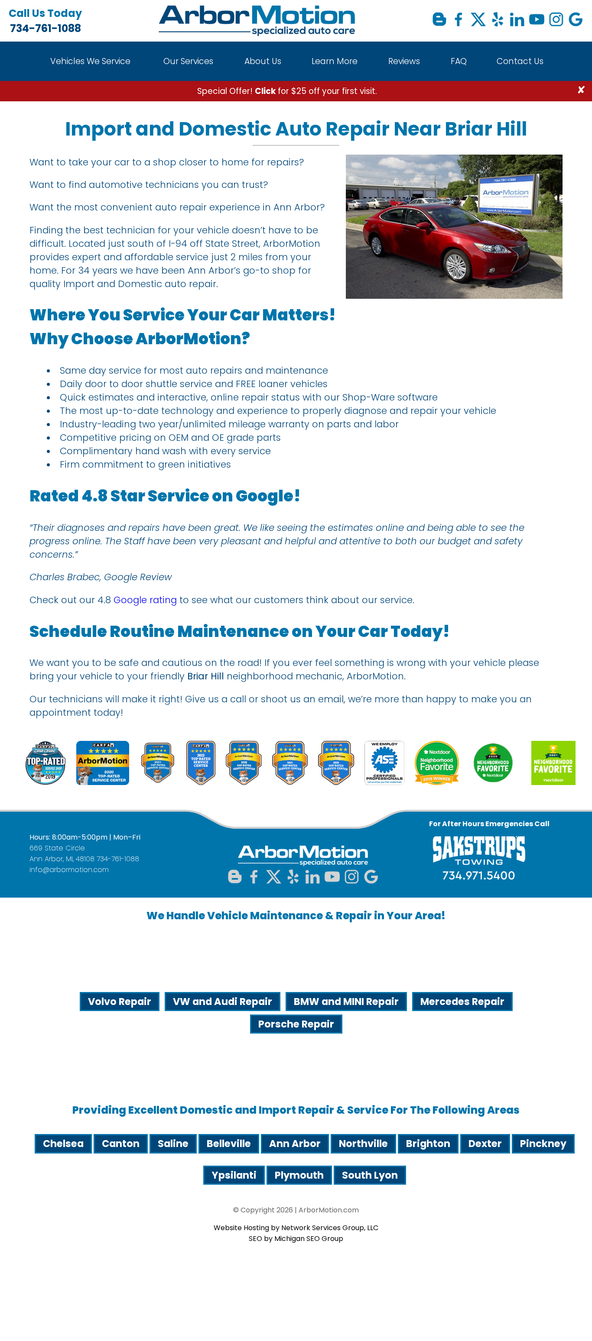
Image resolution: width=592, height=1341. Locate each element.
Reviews (404, 61)
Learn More (335, 61)
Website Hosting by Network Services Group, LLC (296, 1228)
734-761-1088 (45, 21)
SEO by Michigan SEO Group (296, 1239)
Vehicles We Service (90, 61)
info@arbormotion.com (69, 870)
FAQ (459, 61)
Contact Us (520, 61)
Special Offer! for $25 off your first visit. (287, 91)
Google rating (145, 600)
